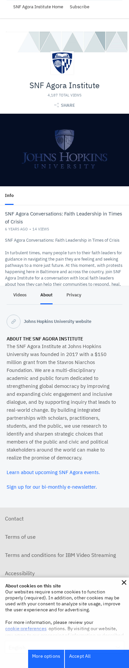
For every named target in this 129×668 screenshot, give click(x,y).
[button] (124, 582)
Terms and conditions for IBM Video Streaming (60, 555)
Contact (14, 518)
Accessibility (20, 573)
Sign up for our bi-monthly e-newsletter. (52, 487)
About (46, 295)
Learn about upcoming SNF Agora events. (53, 472)
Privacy (73, 295)
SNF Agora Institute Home (38, 7)
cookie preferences (26, 629)
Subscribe (79, 7)
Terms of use (20, 536)
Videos (19, 295)
